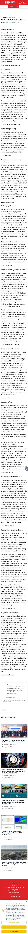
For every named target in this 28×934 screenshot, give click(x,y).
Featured (4, 710)
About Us (14, 882)
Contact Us (14, 885)
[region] (14, 917)
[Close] (26, 901)
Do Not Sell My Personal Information (14, 887)
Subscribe (20, 697)
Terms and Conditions (14, 891)
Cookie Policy (13, 919)
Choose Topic (12, 6)
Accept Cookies (14, 931)
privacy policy (8, 701)
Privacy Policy (14, 889)
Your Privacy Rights (14, 892)
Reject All (14, 927)
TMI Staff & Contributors (10, 744)
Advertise (14, 884)
